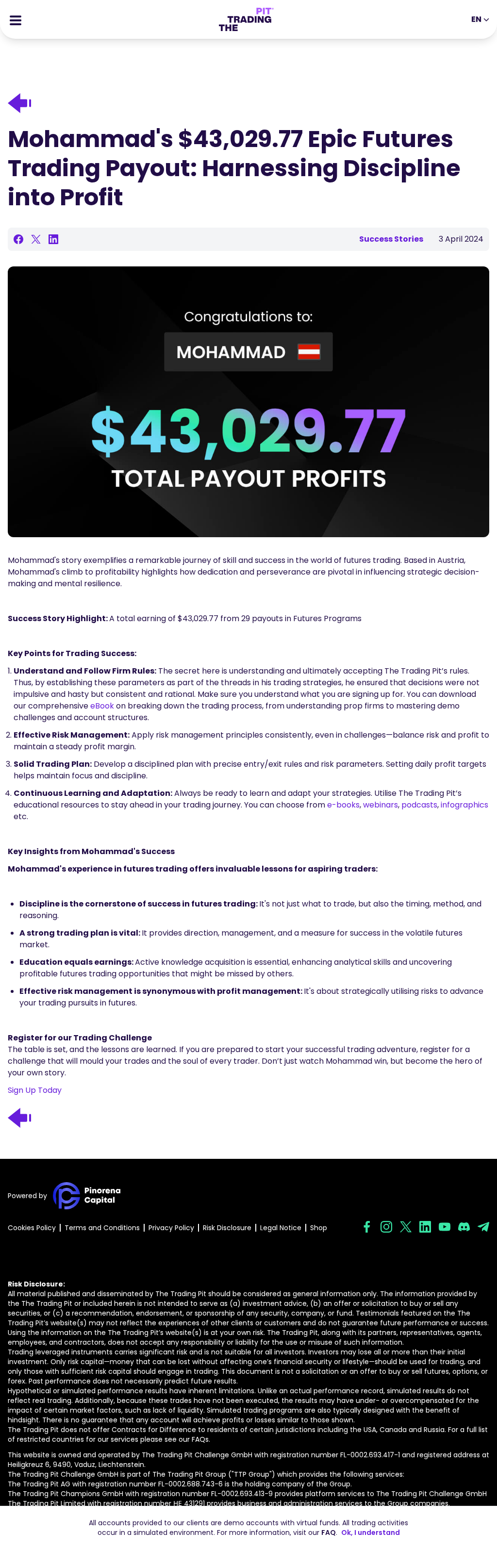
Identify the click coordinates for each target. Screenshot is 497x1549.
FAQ (328, 1532)
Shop (318, 1228)
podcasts (419, 804)
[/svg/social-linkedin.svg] (425, 1227)
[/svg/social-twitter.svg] (406, 1227)
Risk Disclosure (227, 1228)
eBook (102, 705)
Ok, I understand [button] (370, 1532)
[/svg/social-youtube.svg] (444, 1227)
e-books (343, 804)
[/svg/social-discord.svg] (464, 1227)
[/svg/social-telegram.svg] (483, 1227)
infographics (464, 804)
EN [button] (476, 19)
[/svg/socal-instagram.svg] (386, 1227)
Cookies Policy (32, 1228)
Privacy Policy (171, 1228)
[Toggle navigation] (15, 19)
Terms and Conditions (102, 1228)
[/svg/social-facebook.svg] (367, 1227)
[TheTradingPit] (246, 19)
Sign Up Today (35, 1090)
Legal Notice (280, 1228)
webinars (380, 804)
